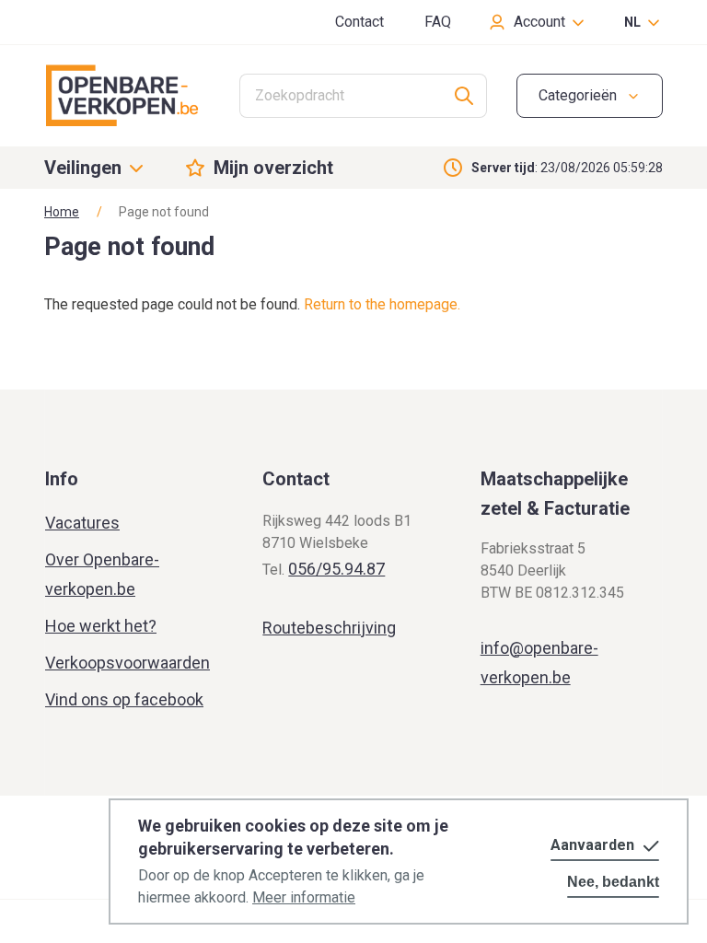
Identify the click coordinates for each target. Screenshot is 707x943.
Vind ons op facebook (124, 699)
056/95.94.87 (336, 568)
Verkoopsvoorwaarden (127, 662)
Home (61, 211)
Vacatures (82, 522)
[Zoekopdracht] (464, 96)
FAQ (437, 21)
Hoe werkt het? (100, 625)
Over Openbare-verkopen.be (102, 574)
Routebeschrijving (329, 627)
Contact (359, 21)
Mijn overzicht (273, 168)
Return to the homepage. (382, 304)
